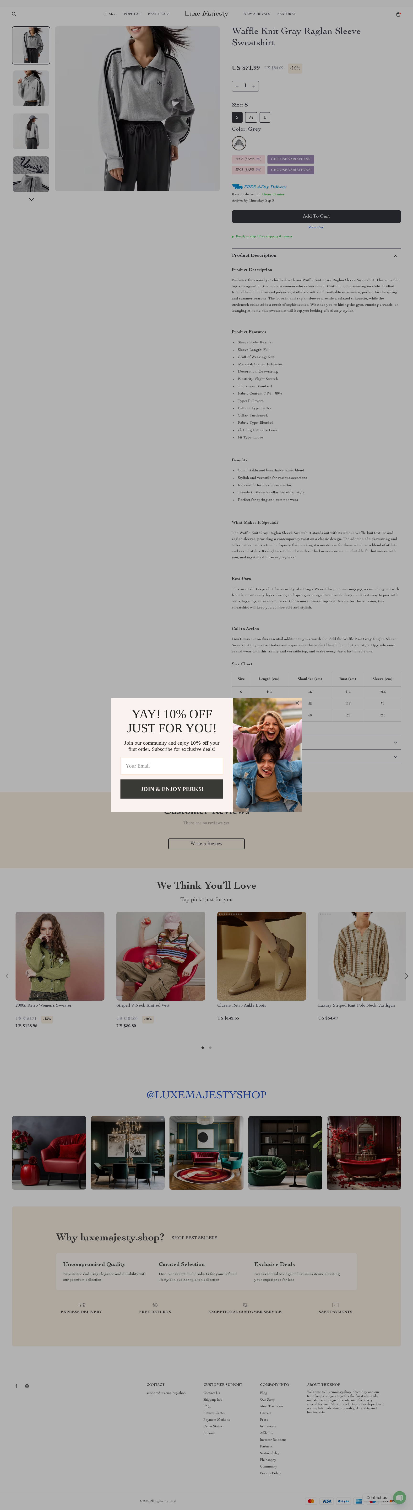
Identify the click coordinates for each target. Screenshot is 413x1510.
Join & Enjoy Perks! (172, 789)
